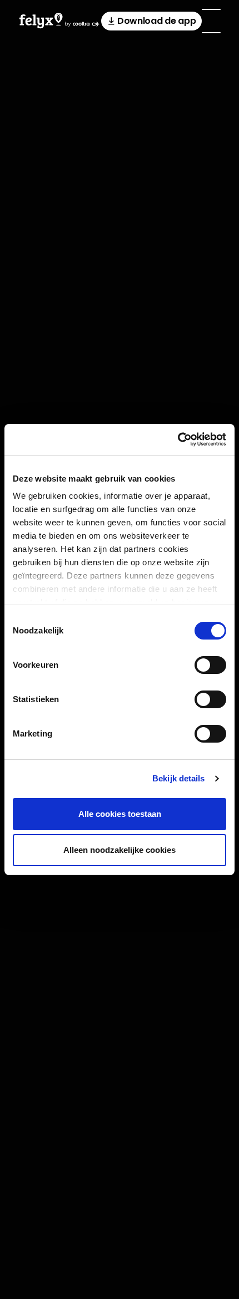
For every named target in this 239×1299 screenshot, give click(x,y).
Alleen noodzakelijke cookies (119, 850)
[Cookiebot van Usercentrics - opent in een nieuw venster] (177, 439)
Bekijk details (178, 778)
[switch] (210, 665)
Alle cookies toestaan (119, 814)
